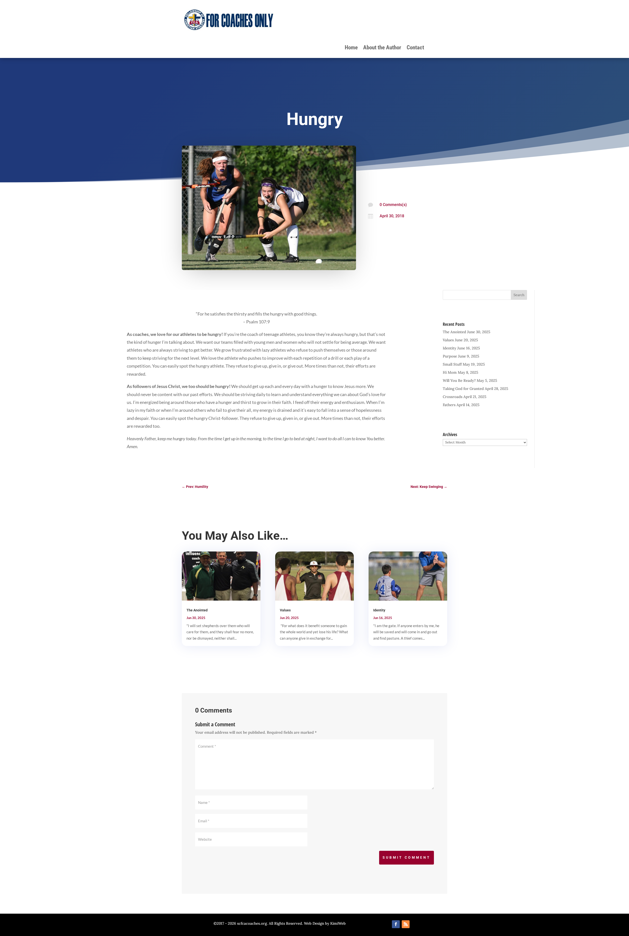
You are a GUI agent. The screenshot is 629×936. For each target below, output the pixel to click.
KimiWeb (338, 923)
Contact (415, 48)
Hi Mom (450, 372)
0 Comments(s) (393, 204)
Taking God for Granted (463, 388)
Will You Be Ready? (459, 380)
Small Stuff (452, 364)
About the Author (382, 48)
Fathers (449, 404)
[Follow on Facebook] (396, 924)
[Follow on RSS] (406, 924)
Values (448, 340)
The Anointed (454, 332)
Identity (449, 348)
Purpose (450, 356)
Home (351, 48)
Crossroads (452, 396)
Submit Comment (406, 857)
